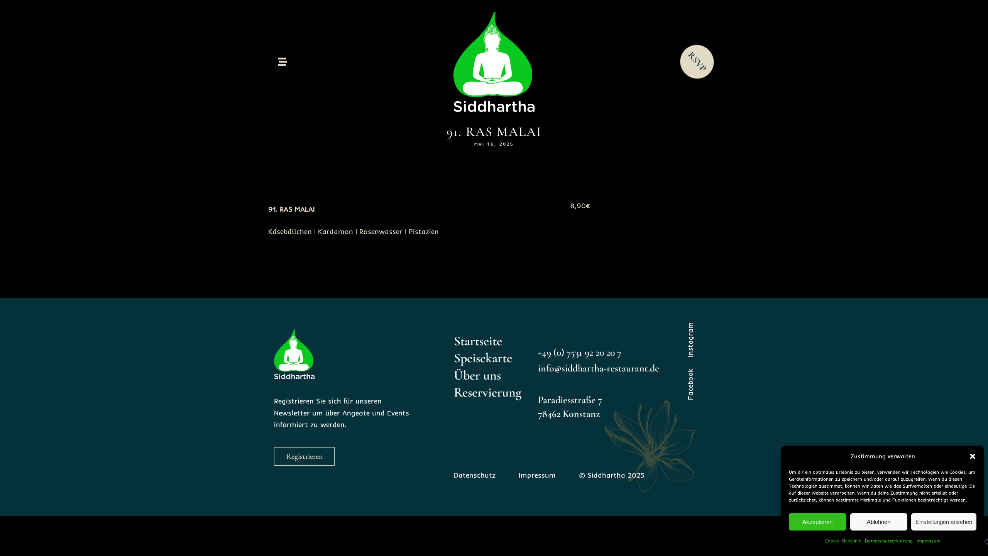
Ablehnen (878, 522)
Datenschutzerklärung (889, 541)
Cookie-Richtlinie (843, 541)
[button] (972, 456)
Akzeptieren (817, 522)
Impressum (929, 541)
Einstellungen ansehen (943, 522)
